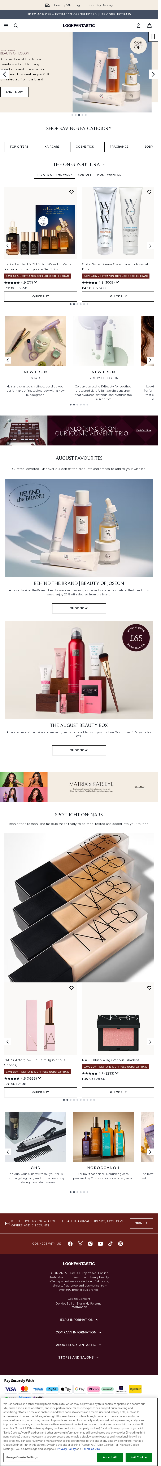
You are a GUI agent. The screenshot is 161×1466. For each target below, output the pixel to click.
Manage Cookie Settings (22, 1457)
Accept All (109, 1457)
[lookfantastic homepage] (79, 25)
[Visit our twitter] (80, 1244)
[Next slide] (153, 74)
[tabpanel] (79, 246)
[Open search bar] (16, 25)
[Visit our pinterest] (121, 1244)
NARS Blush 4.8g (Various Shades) (110, 1060)
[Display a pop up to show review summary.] (36, 282)
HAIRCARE (52, 146)
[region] (79, 1432)
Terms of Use (91, 1449)
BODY (148, 146)
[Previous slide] (4, 74)
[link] (139, 25)
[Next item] (150, 245)
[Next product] (150, 1041)
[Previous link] (7, 360)
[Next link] (150, 360)
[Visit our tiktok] (110, 1244)
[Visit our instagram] (90, 1244)
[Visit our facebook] (70, 1244)
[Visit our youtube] (100, 1244)
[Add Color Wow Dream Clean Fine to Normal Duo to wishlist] (149, 192)
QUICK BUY (40, 296)
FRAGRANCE (119, 146)
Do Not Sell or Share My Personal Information (79, 1305)
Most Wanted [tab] (109, 175)
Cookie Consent (79, 1299)
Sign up (141, 1223)
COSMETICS (85, 146)
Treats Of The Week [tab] (54, 175)
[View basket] (149, 25)
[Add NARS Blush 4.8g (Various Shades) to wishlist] (149, 988)
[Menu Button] (5, 25)
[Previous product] (7, 1041)
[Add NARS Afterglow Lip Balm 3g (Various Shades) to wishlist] (71, 988)
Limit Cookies (139, 1457)
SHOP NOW (14, 92)
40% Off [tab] (85, 175)
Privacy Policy (66, 1449)
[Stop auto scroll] (153, 36)
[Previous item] (7, 245)
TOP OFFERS (19, 146)
